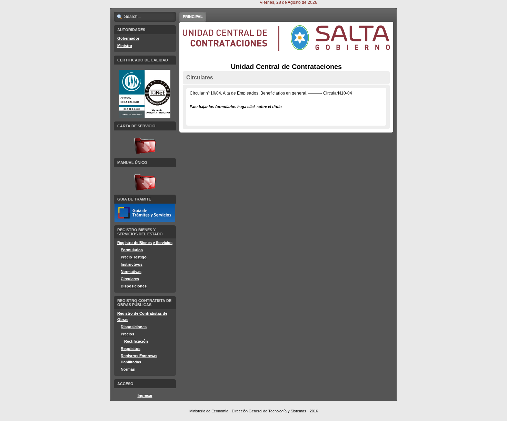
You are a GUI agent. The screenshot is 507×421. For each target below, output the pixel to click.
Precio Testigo (134, 257)
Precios (127, 334)
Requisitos (130, 348)
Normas (128, 369)
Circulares (130, 279)
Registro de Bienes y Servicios (144, 243)
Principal (193, 16)
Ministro (124, 45)
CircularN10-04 (337, 93)
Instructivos (131, 264)
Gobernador (128, 38)
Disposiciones (134, 286)
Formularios (132, 250)
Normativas (131, 272)
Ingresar (145, 395)
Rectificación (136, 341)
